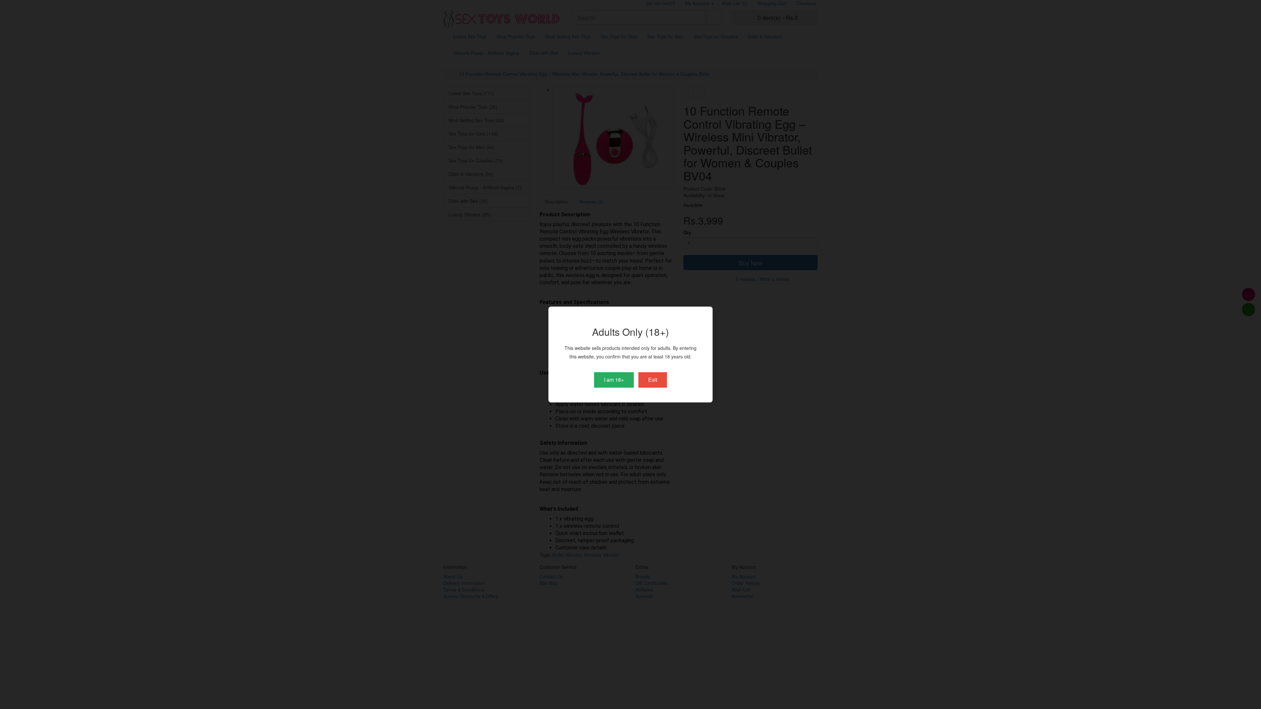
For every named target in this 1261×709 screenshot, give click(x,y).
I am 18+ (614, 379)
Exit (652, 379)
